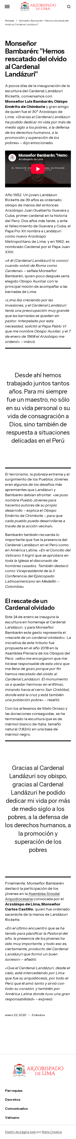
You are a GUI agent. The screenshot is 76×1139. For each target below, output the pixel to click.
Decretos (12, 1100)
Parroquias (14, 1091)
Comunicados (16, 1109)
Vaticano (12, 1118)
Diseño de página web (20, 1132)
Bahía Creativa (52, 1132)
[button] (7, 7)
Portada (9, 20)
